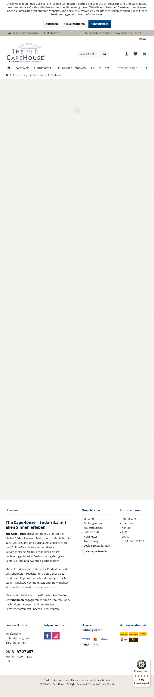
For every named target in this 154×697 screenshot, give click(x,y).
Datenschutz (91, 532)
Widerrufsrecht (93, 527)
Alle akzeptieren (74, 24)
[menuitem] (144, 53)
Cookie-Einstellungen (97, 545)
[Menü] (148, 660)
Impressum (129, 518)
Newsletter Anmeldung (91, 539)
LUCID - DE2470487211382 (133, 539)
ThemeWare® (106, 684)
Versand (89, 518)
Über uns (127, 523)
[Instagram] (56, 635)
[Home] (9, 68)
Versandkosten (102, 680)
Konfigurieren (100, 24)
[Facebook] (47, 635)
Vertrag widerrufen (96, 551)
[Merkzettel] (136, 53)
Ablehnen (51, 24)
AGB (124, 532)
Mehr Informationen (90, 14)
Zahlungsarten (93, 523)
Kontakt (126, 527)
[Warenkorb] (144, 53)
